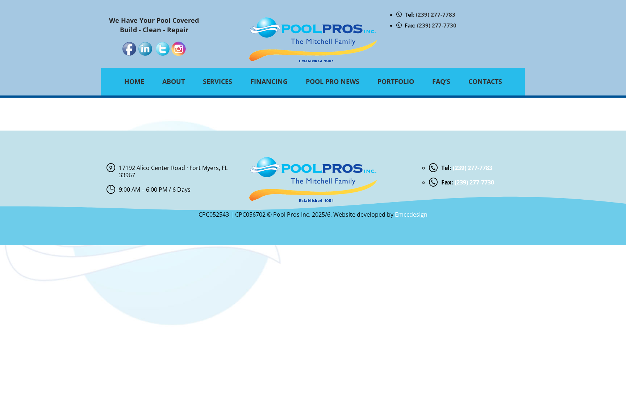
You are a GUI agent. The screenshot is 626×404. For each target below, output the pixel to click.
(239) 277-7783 (435, 14)
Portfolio (395, 81)
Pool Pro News (332, 81)
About (173, 81)
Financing (269, 81)
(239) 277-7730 (436, 25)
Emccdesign (411, 214)
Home (134, 81)
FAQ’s (441, 81)
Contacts (485, 81)
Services (217, 81)
